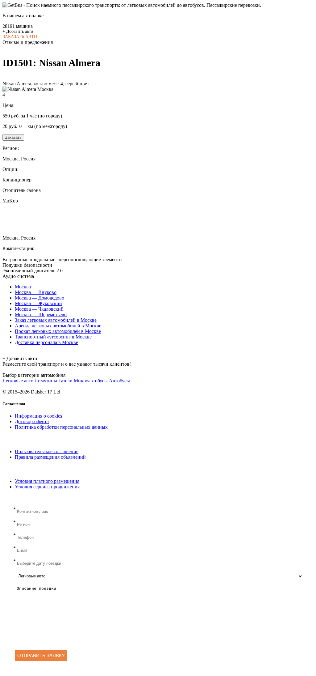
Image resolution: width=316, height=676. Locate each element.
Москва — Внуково (35, 292)
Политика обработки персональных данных (61, 427)
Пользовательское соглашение (46, 451)
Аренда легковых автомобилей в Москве (58, 325)
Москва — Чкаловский (39, 309)
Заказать (13, 137)
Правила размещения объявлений (50, 457)
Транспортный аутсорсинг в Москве (53, 336)
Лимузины (46, 380)
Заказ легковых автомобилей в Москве (56, 320)
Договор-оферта (32, 421)
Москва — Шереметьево (41, 314)
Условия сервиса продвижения (47, 486)
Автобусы (119, 380)
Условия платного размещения (47, 481)
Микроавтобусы (91, 380)
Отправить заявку (41, 655)
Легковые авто (17, 380)
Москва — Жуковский (38, 303)
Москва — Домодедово (39, 297)
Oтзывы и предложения (27, 42)
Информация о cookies (38, 416)
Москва (23, 286)
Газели (65, 380)
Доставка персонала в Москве (46, 342)
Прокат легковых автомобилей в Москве (58, 331)
